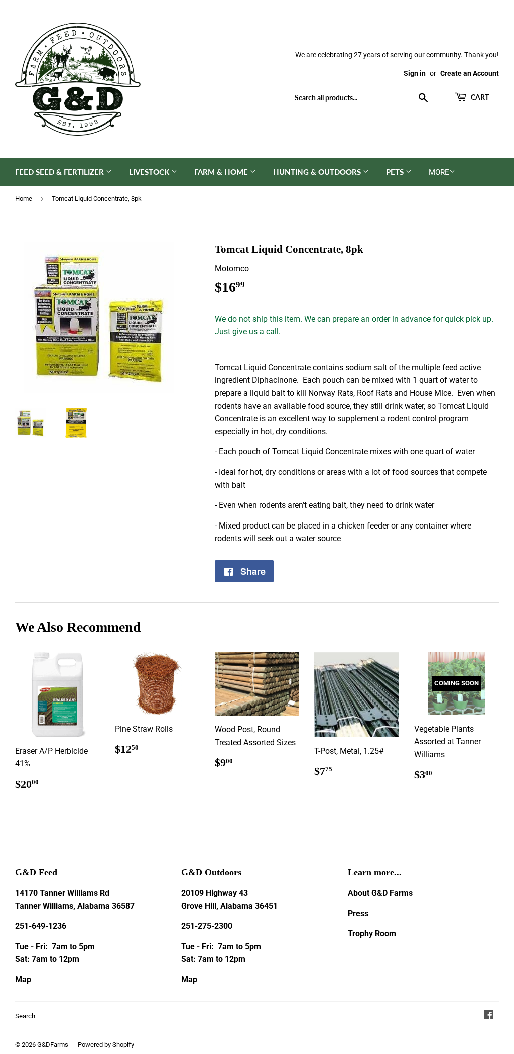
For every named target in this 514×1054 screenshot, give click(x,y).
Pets (396, 172)
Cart (479, 97)
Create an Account (469, 73)
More (439, 172)
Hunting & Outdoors (318, 172)
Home (23, 198)
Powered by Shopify (106, 1044)
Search (25, 1016)
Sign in (415, 73)
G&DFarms (52, 1044)
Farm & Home (222, 172)
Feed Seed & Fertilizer (60, 172)
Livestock (150, 172)
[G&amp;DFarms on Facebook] (488, 1016)
